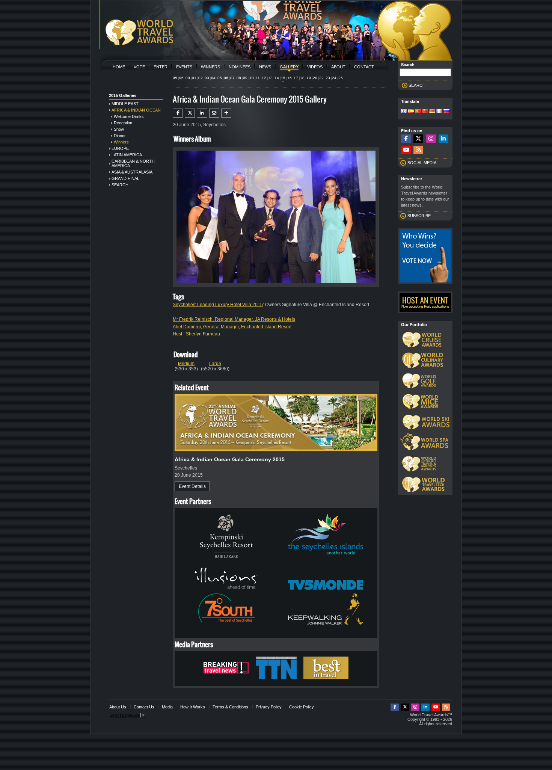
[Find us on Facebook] (406, 138)
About (338, 67)
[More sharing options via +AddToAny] (226, 113)
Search (120, 185)
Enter (160, 67)
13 (270, 78)
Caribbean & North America (133, 163)
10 (251, 78)
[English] (404, 111)
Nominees (239, 67)
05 (219, 78)
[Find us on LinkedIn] (443, 138)
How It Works (192, 707)
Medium (186, 363)
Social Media (421, 162)
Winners (210, 67)
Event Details (192, 486)
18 (302, 78)
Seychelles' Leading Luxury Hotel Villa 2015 (218, 304)
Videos (315, 67)
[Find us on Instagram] (431, 138)
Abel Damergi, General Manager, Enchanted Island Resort (232, 326)
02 (200, 78)
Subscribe (419, 215)
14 (276, 78)
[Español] (411, 111)
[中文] (425, 111)
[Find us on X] (418, 138)
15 (283, 78)
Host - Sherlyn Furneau (196, 334)
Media (167, 707)
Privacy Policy (269, 707)
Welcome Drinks (129, 116)
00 (188, 78)
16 (289, 78)
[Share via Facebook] (177, 113)
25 (340, 78)
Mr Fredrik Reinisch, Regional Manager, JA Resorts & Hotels (234, 319)
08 (239, 78)
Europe (120, 148)
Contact (364, 67)
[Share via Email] (214, 113)
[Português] (418, 111)
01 (194, 78)
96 (181, 78)
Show (119, 129)
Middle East (125, 103)
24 (334, 78)
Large (215, 363)
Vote (139, 67)
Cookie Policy (301, 707)
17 (296, 78)
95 (175, 78)
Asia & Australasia (132, 172)
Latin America (127, 154)
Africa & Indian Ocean (136, 110)
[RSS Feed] (418, 150)
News (265, 67)
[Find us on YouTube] (406, 150)
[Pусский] (446, 111)
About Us (117, 707)
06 (226, 78)
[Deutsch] (432, 111)
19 (308, 78)
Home (119, 67)
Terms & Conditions (230, 707)
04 (213, 78)
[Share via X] (190, 113)
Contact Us (144, 707)
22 (321, 78)
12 (264, 78)
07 (232, 78)
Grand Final (125, 178)
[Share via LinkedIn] (202, 113)
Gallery (289, 67)
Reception (123, 123)
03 (207, 78)
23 (328, 78)
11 (258, 78)
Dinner (120, 135)
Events (184, 67)
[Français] (439, 111)
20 (315, 78)
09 (245, 78)
